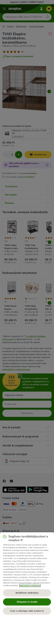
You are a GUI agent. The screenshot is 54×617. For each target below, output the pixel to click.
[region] (27, 574)
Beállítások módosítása (27, 592)
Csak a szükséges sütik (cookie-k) (27, 610)
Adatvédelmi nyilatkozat (30, 585)
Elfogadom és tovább (27, 601)
